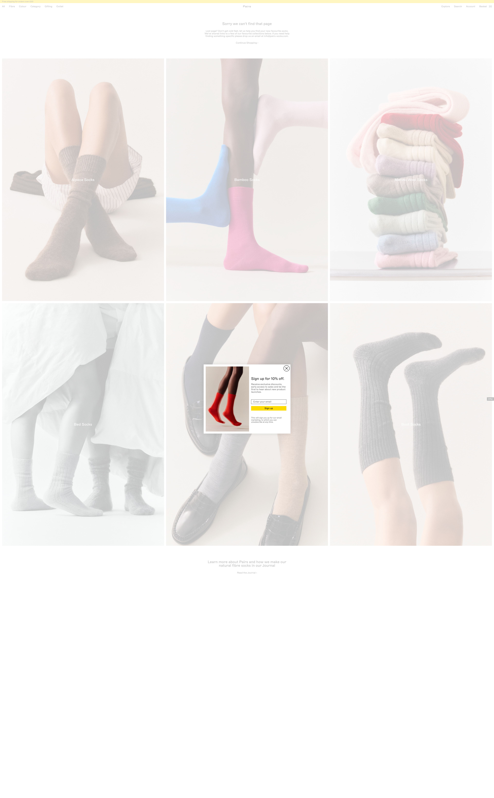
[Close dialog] (286, 368)
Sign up (268, 408)
